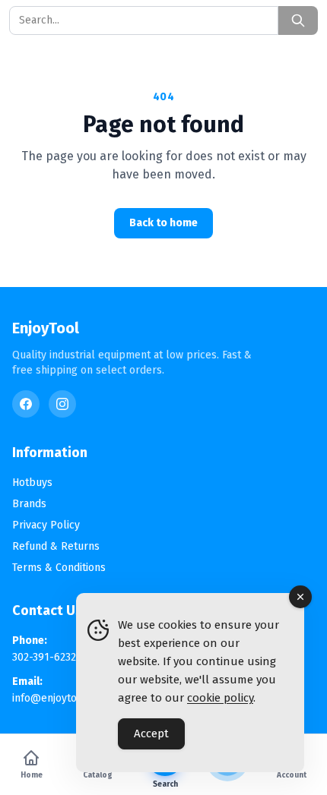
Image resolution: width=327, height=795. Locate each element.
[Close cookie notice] (300, 596)
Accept (151, 733)
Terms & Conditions (59, 567)
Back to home (163, 222)
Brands (29, 503)
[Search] (298, 20)
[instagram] (62, 404)
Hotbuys (32, 482)
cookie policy (220, 698)
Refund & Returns (56, 546)
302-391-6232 (44, 657)
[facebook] (26, 404)
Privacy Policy (46, 525)
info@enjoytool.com (61, 698)
